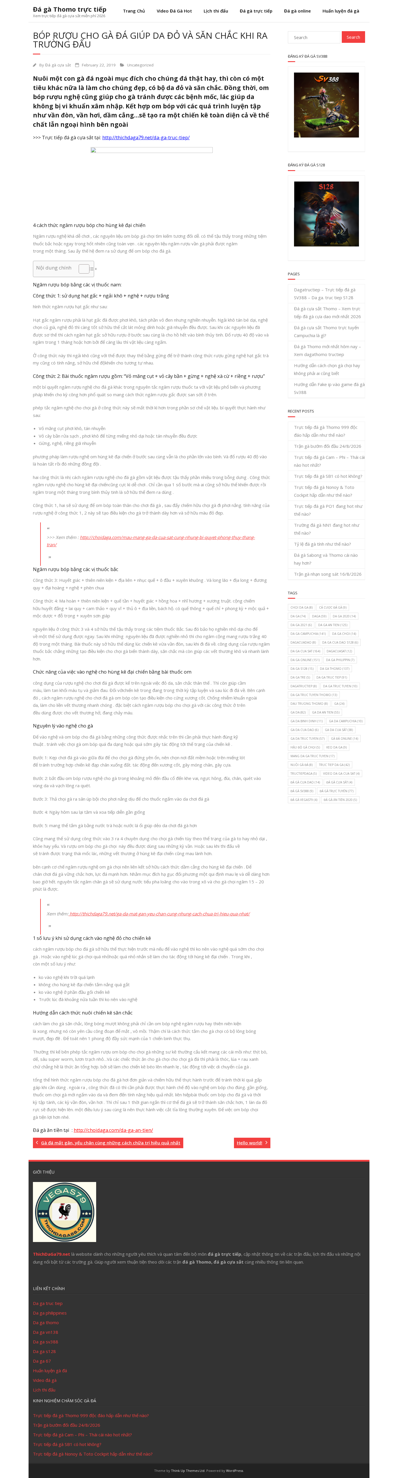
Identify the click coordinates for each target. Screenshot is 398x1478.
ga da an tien (325, 712)
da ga (298, 616)
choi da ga (301, 607)
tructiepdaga (303, 773)
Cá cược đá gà (332, 607)
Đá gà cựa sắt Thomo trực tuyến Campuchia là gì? (326, 331)
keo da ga (336, 747)
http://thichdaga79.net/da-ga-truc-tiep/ (146, 137)
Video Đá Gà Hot (174, 11)
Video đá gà (45, 1380)
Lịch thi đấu (216, 11)
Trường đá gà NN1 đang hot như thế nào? (326, 529)
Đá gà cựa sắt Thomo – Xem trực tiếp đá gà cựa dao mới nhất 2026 (327, 312)
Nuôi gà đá (301, 765)
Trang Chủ (134, 11)
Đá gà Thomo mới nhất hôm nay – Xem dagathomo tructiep (327, 350)
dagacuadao (303, 642)
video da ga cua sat (341, 773)
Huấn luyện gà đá (50, 1370)
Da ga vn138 (45, 1332)
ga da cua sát (339, 730)
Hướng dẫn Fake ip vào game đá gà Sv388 (329, 388)
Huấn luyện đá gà (341, 11)
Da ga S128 (302, 669)
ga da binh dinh (306, 721)
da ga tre (300, 677)
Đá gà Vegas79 (303, 800)
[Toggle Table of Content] (81, 269)
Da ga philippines (50, 1313)
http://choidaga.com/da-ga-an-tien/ (113, 1130)
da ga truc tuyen (340, 686)
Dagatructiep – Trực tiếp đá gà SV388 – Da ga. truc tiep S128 (324, 293)
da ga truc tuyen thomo (313, 695)
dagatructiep (303, 686)
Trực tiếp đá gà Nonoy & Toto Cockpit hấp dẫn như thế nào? (324, 491)
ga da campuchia (345, 721)
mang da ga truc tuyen (312, 756)
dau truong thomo (309, 704)
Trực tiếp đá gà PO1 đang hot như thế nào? (328, 510)
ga (339, 704)
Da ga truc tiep (48, 1303)
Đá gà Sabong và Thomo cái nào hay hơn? (326, 559)
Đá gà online (297, 11)
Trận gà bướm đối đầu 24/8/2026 (327, 446)
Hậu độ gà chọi (305, 747)
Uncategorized (140, 65)
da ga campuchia (308, 634)
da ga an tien (332, 625)
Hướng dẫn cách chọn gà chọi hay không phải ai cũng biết (327, 369)
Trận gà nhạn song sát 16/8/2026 (328, 574)
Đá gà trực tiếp (256, 11)
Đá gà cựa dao (305, 782)
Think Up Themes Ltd (188, 1470)
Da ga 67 (42, 1361)
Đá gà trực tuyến (336, 791)
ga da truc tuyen (307, 739)
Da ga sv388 (45, 1342)
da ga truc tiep (331, 677)
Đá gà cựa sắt (58, 65)
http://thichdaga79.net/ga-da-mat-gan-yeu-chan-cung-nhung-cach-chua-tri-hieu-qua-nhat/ (159, 914)
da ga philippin (340, 660)
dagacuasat (339, 651)
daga (319, 616)
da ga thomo (334, 669)
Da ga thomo (46, 1322)
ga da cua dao (304, 730)
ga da (298, 712)
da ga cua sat (305, 651)
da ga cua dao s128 (340, 642)
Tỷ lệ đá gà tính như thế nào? (322, 544)
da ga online (305, 660)
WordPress (234, 1470)
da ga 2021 (301, 625)
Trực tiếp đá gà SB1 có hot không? (328, 476)
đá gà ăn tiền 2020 (340, 800)
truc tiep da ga (334, 765)
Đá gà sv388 (301, 791)
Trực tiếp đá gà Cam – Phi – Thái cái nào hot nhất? (329, 461)
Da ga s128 (44, 1351)
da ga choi (344, 634)
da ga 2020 (344, 616)
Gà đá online (344, 739)
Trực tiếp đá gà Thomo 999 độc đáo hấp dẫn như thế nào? (326, 431)
